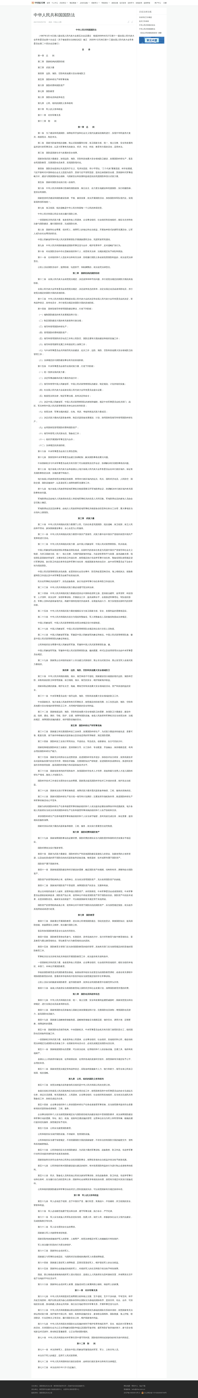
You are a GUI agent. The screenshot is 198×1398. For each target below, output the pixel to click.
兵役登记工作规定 (145, 17)
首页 (48, 3)
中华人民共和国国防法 (147, 29)
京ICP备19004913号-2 (132, 1392)
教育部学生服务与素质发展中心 (50, 1389)
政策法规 (115, 3)
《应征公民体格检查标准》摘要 (150, 33)
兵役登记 (63, 3)
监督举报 (147, 3)
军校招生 (105, 3)
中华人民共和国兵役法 (147, 25)
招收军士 (94, 3)
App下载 (142, 1386)
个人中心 (55, 3)
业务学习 (131, 3)
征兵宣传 (123, 3)
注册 (165, 3)
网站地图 (127, 1386)
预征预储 (73, 3)
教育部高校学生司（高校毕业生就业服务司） (70, 1386)
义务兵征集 (84, 3)
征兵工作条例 (144, 21)
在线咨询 (139, 3)
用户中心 (158, 3)
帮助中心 (135, 1386)
